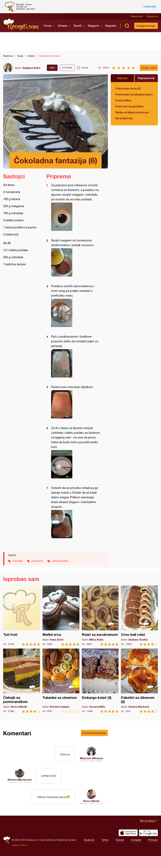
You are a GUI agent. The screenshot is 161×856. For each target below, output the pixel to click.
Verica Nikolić (91, 800)
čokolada (17, 560)
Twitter (105, 840)
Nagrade (110, 25)
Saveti (77, 25)
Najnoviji (122, 78)
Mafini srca (60, 616)
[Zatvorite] (2, 7)
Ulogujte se (152, 16)
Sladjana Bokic (31, 67)
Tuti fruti (21, 616)
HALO (24, 845)
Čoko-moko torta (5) (127, 88)
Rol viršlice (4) (123, 118)
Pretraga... (127, 26)
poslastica (37, 560)
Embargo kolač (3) (100, 681)
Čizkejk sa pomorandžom (21, 681)
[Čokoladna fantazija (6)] (75, 217)
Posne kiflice (123, 100)
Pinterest (153, 840)
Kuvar (47, 25)
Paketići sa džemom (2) (139, 681)
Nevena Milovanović (20, 779)
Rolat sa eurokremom (100, 616)
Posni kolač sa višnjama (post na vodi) (134, 94)
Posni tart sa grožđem (129, 106)
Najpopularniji (146, 78)
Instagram (136, 840)
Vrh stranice (147, 820)
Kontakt (72, 840)
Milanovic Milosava (91, 758)
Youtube (120, 840)
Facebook (89, 840)
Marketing (62, 840)
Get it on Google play (148, 832)
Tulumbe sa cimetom (60, 681)
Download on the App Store (128, 832)
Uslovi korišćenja (47, 840)
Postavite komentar (94, 732)
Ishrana (62, 25)
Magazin (93, 25)
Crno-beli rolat (139, 616)
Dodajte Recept (146, 25)
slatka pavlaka (60, 560)
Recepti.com (21, 24)
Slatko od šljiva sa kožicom (132, 112)
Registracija (137, 16)
